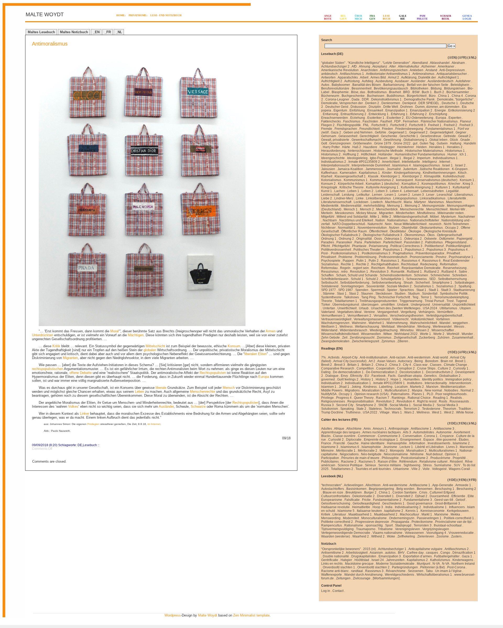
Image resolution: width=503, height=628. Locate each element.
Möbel (434, 216)
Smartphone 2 (366, 405)
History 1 (367, 379)
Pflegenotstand (456, 242)
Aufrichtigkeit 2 (331, 81)
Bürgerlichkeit (417, 96)
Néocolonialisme (396, 454)
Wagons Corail (459, 469)
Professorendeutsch (393, 257)
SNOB (382, 405)
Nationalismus (397, 220)
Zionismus (384, 337)
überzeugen (370, 304)
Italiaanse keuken (369, 511)
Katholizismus (440, 560)
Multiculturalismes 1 (443, 450)
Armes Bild (378, 77)
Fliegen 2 (328, 125)
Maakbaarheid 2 (385, 514)
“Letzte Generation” (396, 63)
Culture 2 (444, 368)
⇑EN (462, 423)
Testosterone (431, 409)
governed (328, 379)
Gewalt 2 (464, 136)
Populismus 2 (414, 249)
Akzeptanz (379, 66)
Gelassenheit (347, 136)
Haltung (455, 143)
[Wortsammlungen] (386, 578)
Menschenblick (387, 209)
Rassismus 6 (431, 260)
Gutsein (442, 143)
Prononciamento (421, 257)
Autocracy (405, 361)
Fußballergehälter (447, 556)
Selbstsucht (329, 282)
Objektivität (409, 227)
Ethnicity (356, 376)
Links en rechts (332, 563)
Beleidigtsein (460, 85)
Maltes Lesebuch (41, 32)
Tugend (461, 301)
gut (415, 143)
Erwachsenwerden (334, 118)
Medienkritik (329, 206)
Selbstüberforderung (354, 282)
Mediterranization (453, 387)
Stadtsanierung (464, 290)
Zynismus (388, 341)
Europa (263, 377)
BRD (406, 92)
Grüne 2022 (402, 143)
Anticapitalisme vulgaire (425, 549)
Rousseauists (459, 401)
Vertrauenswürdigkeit (336, 319)
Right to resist (426, 401)
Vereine (369, 312)
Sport (389, 525)
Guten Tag (427, 143)
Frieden (387, 129)
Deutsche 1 (450, 103)
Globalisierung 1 (415, 140)
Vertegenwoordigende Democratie (345, 533)
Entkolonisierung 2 (461, 110)
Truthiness (353, 412)
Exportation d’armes (417, 556)
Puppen (348, 260)
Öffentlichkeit (378, 231)
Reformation (448, 264)
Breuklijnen (354, 492)
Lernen (377, 195)
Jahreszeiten (395, 560)
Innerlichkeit (391, 162)
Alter (392, 66)
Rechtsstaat (409, 264)
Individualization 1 (358, 383)
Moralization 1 (372, 390)
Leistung (348, 195)
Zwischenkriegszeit (365, 341)
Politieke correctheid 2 (337, 522)
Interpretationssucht (335, 165)
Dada (355, 99)
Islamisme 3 (329, 447)
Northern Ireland (463, 563)
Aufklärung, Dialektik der (418, 77)
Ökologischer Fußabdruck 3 (382, 235)
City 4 (407, 365)
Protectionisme (422, 522)
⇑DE (452, 352)
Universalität (441, 304)
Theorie (326, 301)
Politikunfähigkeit (458, 246)
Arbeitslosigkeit (357, 552)
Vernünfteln (445, 312)
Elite (471, 496)
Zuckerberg (427, 337)
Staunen (367, 293)
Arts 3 (407, 432)
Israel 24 (377, 560)
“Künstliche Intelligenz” (364, 63)
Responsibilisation (360, 401)
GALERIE (403, 17)
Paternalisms (400, 394)
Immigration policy (458, 379)
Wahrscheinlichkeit (423, 323)
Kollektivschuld (453, 176)
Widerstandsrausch (353, 330)
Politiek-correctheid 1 (459, 518)
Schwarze (198, 406)
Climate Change (455, 365)
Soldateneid (329, 286)
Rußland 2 (431, 271)
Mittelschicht (155, 346)
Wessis (459, 326)
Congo (445, 552)
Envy (344, 376)
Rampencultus (331, 525)
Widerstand (329, 330)
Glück (454, 140)
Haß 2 (356, 147)
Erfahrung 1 (399, 114)
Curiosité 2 (336, 439)
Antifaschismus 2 (457, 549)
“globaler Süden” (333, 63)
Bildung (436, 88)
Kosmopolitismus (434, 184)
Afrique (339, 428)
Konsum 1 (467, 180)
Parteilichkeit (392, 242)
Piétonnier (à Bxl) (432, 567)
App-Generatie (442, 485)
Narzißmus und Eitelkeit (356, 220)
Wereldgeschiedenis (399, 574)
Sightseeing (411, 465)
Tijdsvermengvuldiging (337, 529)
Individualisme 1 (435, 507)
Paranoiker (344, 242)
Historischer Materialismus (424, 151)
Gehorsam (328, 136)
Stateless (375, 409)
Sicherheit (422, 282)
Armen (271, 331)
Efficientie (458, 496)
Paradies (327, 242)
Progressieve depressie (372, 522)
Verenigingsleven (407, 529)
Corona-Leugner (337, 99)
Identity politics (432, 379)
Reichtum (378, 268)
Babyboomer (341, 85)
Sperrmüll (378, 290)
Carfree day (415, 552)
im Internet (153, 424)
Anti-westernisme (395, 485)
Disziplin (375, 107)
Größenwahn (362, 143)
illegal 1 (395, 158)
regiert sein (361, 268)
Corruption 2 (406, 368)
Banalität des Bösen (366, 85)
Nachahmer (466, 216)
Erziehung (357, 118)
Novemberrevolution (372, 227)
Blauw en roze (333, 492)
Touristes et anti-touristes (373, 469)
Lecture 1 (406, 447)
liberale (161, 388)
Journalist (394, 169)
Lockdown (361, 202)
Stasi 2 (354, 293)
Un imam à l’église (448, 571)
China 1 (443, 96)
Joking (356, 387)
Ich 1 (463, 154)
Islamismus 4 (401, 165)
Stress (427, 465)
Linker (84, 414)
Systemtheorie (331, 297)
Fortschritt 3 (417, 125)
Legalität (452, 191)
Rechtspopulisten (213, 373)
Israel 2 (460, 165)
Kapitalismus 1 (369, 173)
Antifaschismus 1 (352, 74)
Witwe (387, 334)
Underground (420, 304)
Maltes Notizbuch (74, 32)
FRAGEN (372, 17)
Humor (452, 154)
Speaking (347, 409)
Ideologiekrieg (357, 158)
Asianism (376, 552)
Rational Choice (419, 398)
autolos (390, 552)
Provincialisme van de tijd (453, 522)
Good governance (420, 503)
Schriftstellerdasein (334, 279)
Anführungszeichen (394, 70)
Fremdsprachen (346, 129)
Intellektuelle (411, 162)
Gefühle (380, 132)
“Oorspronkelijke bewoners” (341, 549)
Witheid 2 (378, 536)
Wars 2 (409, 412)
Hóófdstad (361, 560)
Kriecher (454, 184)
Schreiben (459, 275)
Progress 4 (344, 398)
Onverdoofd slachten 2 (373, 567)
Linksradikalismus (432, 198)
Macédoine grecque (359, 563)
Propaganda (400, 522)
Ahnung (364, 66)
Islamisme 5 (345, 511)
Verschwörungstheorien (407, 315)
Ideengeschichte (333, 158)
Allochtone (354, 428)
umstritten (388, 304)
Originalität (364, 238)
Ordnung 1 (328, 238)
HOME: (120, 15)
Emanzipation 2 (421, 110)
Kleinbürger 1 (390, 176)
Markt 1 (427, 514)
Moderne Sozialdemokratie (395, 563)
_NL (119, 32)
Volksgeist (439, 469)
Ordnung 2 (346, 238)
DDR (365, 99)
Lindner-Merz (343, 198)
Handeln (470, 143)
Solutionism (329, 409)
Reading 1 (440, 398)
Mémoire (327, 450)
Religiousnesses (333, 401)
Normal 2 (467, 390)
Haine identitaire (373, 443)
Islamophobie (371, 447)
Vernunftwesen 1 (333, 315)
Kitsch (462, 173)
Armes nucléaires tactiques (381, 432)
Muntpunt (423, 563)
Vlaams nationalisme (387, 533)
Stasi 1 (342, 293)
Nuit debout (434, 454)
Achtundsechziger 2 (335, 66)
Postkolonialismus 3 (376, 253)
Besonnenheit (361, 88)
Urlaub (364, 308)
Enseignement (410, 439)
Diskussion (358, 107)
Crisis (423, 492)
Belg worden (405, 489)
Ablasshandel (440, 63)
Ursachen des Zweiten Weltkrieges (395, 308)
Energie (440, 110)
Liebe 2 (326, 198)
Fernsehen (410, 121)
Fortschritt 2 (398, 125)
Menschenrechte (202, 392)
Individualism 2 (332, 383)
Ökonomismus (414, 235)
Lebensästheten (432, 191)
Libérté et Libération (429, 447)
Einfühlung (357, 110)
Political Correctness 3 (406, 246)
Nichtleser (328, 227)
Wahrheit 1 (376, 323)
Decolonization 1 (412, 372)
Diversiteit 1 (385, 496)
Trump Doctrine (332, 412)
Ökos (431, 235)
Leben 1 (353, 191)
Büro (432, 96)
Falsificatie (352, 500)
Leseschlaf (444, 195)
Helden (421, 147)
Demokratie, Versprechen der (342, 103)
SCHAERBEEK (445, 17)
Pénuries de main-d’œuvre (360, 458)
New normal (433, 390)
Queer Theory (364, 398)
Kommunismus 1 (356, 180)
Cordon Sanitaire (404, 492)
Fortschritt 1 (379, 125)
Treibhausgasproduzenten (378, 301)
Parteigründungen (405, 567)
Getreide (450, 136)
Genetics (430, 376)
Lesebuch (90, 445)
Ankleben (416, 70)
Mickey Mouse (366, 213)
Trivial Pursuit (434, 301)
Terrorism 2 (412, 409)
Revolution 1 (359, 271)
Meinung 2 (412, 206)
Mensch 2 (367, 209)
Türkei (325, 304)
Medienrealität (351, 206)
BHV (401, 552)
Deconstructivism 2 (439, 372)
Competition (365, 368)
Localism (401, 387)
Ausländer (166, 406)
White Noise (464, 412)
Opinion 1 (452, 454)
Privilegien (93, 424)
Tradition (464, 409)
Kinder (387, 173)
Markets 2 (417, 387)
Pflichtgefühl (341, 246)
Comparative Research (337, 368)
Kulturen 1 (443, 187)
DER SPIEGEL (428, 103)
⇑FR (471, 480)
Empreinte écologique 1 (381, 439)
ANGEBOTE (328, 17)
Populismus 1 (392, 249)
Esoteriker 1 (375, 118)
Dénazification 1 (463, 552)
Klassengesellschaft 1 (350, 176)
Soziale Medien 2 (399, 286)
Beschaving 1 (444, 489)
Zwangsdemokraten (335, 341)
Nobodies (451, 390)
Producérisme (440, 458)
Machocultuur (409, 514)
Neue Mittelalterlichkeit (410, 224)
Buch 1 (427, 92)
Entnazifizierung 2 (353, 114)
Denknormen (390, 103)
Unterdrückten (42, 335)
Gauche (353, 443)
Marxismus (436, 202)
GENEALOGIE (467, 17)
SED (432, 279)
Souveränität (375, 286)
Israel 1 (447, 165)
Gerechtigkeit (369, 136)
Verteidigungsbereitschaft (444, 315)
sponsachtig (374, 525)
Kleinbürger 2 (412, 176)
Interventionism (460, 383)
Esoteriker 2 (395, 118)
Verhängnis (426, 312)
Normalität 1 (346, 227)
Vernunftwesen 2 (359, 315)
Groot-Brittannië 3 (447, 503)
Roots (443, 401)
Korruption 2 (410, 184)
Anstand (431, 70)
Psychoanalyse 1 (461, 257)
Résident (456, 461)
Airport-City (350, 357)
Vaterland (328, 312)
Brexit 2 (326, 365)
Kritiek (325, 514)
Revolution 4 (406, 401)
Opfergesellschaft (449, 235)
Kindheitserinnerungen (439, 173)
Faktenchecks (331, 121)
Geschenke (389, 136)
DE (80, 445)
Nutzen (394, 227)
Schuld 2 (372, 279)
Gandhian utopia (410, 376)
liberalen (250, 354)
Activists (334, 357)
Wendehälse (406, 326)
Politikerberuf (434, 246)
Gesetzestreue (430, 136)
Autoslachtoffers (332, 489)
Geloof (460, 500)
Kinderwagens (462, 560)
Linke (360, 198)
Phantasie (359, 246)
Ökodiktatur (398, 231)
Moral (114, 331)
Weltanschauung (367, 326)
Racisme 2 (348, 461)
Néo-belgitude (371, 454)
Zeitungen (343, 578)
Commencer (366, 436)
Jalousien (328, 169)
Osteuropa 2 (413, 238)
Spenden (361, 290)
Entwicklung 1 (379, 114)
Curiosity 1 (460, 368)
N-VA (436, 563)
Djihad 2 (421, 496)
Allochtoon (373, 485)
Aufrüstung (352, 81)
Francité (339, 443)
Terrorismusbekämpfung (451, 297)
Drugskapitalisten (363, 556)
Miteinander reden (451, 213)
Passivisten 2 (413, 242)
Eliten (262, 354)
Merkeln (327, 213)
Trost (449, 301)
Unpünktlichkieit (463, 304)
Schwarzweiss (416, 279)
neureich (435, 224)
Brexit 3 (339, 365)
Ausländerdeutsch (440, 81)
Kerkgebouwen (458, 511)
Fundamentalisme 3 (418, 500)
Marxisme (467, 447)
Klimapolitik (432, 176)
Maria (408, 202)
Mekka (455, 514)
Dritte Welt (390, 107)
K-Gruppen (460, 169)
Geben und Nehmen (358, 132)
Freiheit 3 (466, 125)
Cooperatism (385, 368)
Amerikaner (446, 66)
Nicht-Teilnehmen (456, 224)
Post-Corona (456, 567)
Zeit (344, 337)
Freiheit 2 (450, 125)
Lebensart (411, 191)
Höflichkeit (368, 154)
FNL (366, 125)
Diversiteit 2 (404, 496)
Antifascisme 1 (421, 428)
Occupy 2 (451, 227)
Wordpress (173, 615)
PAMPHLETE (422, 17)
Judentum (410, 169)
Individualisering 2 (408, 507)
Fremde (326, 129)
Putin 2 (374, 260)
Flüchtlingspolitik (349, 125)
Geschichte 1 (409, 136)
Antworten (328, 77)
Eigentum (340, 110)
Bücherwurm (330, 96)
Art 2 (372, 361)
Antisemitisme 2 (332, 552)
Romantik (397, 271)
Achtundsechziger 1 (392, 549)
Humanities (411, 379)
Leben (139, 392)
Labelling (385, 387)
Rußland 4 (448, 271)
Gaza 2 (336, 132)
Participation (330, 458)
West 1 (437, 412)
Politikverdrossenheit (336, 249)
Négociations (349, 454)
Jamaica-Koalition (350, 169)
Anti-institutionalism (373, 357)
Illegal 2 (409, 158)
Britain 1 (353, 365)
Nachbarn (330, 220)
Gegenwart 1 (398, 132)
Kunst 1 (326, 191)
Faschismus (351, 121)
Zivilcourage (361, 578)
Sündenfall (430, 293)
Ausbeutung (384, 81)
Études (464, 439)
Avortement (462, 432)
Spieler (392, 290)
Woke (391, 536)
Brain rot (447, 361)
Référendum (408, 461)
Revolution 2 (385, 401)
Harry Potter (331, 147)
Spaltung (464, 286)
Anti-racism (398, 357)
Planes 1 (418, 394)
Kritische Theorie (352, 187)
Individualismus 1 (445, 158)
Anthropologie (399, 428)
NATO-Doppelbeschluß (348, 224)
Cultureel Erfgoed (442, 492)
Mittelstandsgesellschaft (410, 216)
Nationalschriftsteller (424, 220)
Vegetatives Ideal (349, 312)
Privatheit (453, 253)
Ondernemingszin (401, 518)
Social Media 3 (447, 405)
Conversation (412, 436)
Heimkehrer (405, 147)
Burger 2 (370, 492)
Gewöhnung (392, 140)
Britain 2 (367, 365)
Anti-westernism (419, 357)
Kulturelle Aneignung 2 (417, 187)
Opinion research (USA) (371, 394)
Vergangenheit (387, 312)
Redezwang (429, 264)
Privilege (327, 398)
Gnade (465, 140)
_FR (108, 32)
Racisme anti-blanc (335, 571)
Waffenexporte (331, 574)
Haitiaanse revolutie (335, 507)
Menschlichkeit (436, 209)
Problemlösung (365, 257)
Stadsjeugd (403, 525)
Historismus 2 (331, 154)
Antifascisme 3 (444, 428)
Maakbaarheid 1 (360, 514)
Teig (415, 297)
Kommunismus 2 (382, 180)
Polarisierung (378, 246)
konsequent (404, 180)
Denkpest (409, 103)
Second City (344, 405)
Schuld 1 (357, 279)
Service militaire (389, 465)
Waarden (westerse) (335, 536)
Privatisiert (328, 257)
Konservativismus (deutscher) (436, 180)
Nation (380, 220)
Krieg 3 (468, 184)
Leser (430, 195)
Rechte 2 (362, 264)
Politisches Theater (367, 249)
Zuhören (444, 337)
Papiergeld (464, 238)
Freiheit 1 (434, 125)
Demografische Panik (419, 99)
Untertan (329, 308)
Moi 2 (383, 450)
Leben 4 (396, 191)
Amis (367, 428)
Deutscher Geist (336, 107)
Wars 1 (397, 412)
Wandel (444, 323)
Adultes (326, 428)
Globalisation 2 (450, 376)
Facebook (378, 376)
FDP (397, 121)
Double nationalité (336, 556)
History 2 (382, 379)
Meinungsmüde (433, 206)
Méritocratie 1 (346, 450)
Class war (420, 365)
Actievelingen (353, 485)
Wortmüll (453, 334)
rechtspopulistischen (47, 369)
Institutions (414, 383)
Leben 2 (367, 191)
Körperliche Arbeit (350, 184)
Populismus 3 (436, 249)
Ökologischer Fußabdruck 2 (340, 235)
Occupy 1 (345, 394)
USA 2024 (430, 308)
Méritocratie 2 (367, 450)
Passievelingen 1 (429, 518)
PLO (430, 394)
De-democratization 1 (348, 372)
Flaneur (465, 121)
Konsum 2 (328, 184)
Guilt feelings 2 (347, 379)
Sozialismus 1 (424, 286)
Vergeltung (408, 312)
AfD (354, 66)
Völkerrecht (400, 319)
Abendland (420, 63)
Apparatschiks (348, 77)
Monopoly (397, 450)
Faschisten (370, 121)
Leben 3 (381, 191)
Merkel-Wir (457, 209)
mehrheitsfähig (374, 206)
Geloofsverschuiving (335, 503)
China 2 (381, 365)
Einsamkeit (375, 110)
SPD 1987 (345, 290)
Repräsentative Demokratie (421, 268)
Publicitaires (330, 461)
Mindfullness (426, 213)
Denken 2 (372, 103)
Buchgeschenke (353, 96)
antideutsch (329, 74)
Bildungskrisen (454, 88)
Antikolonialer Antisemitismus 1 (388, 74)
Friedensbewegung (409, 129)
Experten (455, 118)
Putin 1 (361, 260)
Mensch (229, 388)
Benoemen (425, 489)
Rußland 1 (414, 271)
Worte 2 (438, 334)
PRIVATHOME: (138, 15)
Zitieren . (403, 341)
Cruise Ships (426, 368)
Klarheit (326, 176)
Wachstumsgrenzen (335, 323)
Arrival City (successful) (350, 361)
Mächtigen (136, 335)
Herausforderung (333, 151)
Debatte (86, 373)
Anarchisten (369, 70)
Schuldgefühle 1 (392, 279)
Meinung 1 (394, 206)
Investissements (439, 443)
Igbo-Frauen (378, 158)
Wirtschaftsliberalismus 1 (434, 574)
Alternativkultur (408, 66)
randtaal (357, 571)
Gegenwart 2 (418, 132)
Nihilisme (417, 454)
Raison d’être (387, 461)
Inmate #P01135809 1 (389, 383)
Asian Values (386, 361)
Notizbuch (328, 544)
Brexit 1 (460, 361)
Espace (428, 439)
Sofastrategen (464, 282)
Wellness (346, 326)
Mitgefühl (327, 216)
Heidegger (387, 147)
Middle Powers (331, 390)
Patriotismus (434, 242)
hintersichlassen (359, 151)
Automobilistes (423, 432)
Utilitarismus (448, 308)
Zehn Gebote (330, 337)
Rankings (398, 398)
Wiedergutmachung (384, 330)
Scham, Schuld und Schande (357, 275)
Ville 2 (415, 469)
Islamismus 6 (350, 447)
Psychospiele (330, 260)
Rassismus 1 (390, 260)
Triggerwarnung (411, 301)
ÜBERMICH (358, 17)
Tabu (429, 571)
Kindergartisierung (407, 173)
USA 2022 (370, 412)
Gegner (461, 132)
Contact (337, 591)
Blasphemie (340, 92)
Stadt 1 (434, 290)
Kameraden (348, 173)
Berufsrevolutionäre (335, 88)
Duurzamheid (439, 496)
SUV (457, 465)
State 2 (361, 409)
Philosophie (390, 458)
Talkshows (351, 297)
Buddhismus (395, 96)
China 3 (395, 365)
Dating (326, 372)
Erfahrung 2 (418, 114)
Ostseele (430, 238)
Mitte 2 (386, 216)
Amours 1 (379, 428)
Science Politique (350, 465)
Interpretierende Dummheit (371, 165)
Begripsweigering (381, 489)
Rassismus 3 (374, 571)
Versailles (380, 315)
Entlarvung (330, 114)
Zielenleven (425, 536)
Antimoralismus (50, 44)
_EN (96, 32)
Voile (426, 469)
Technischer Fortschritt (394, 297)
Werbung (423, 326)
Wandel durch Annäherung (363, 574)
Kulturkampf (461, 187)
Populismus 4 (458, 249)
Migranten (70, 358)
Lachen (339, 191)
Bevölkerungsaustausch (391, 88)
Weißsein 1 (329, 326)
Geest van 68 (443, 500)
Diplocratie (354, 439)
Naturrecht (375, 224)
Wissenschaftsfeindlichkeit (340, 334)
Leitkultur (363, 195)
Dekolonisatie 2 (363, 496)
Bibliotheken (419, 88)
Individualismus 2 (333, 162)
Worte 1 (425, 334)
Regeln (345, 268)
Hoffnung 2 (351, 154)
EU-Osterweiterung (419, 118)
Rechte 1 (347, 264)
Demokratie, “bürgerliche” (455, 99)
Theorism (449, 409)
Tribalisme (385, 529)
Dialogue (331, 376)
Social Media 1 (400, 405)
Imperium (423, 158)
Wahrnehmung (397, 323)
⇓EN (452, 57)
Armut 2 (393, 77)
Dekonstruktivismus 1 (386, 99)
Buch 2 (439, 92)
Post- (325, 253)
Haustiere (370, 147)
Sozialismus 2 (446, 286)
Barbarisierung (393, 85)
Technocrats (392, 409)
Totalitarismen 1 (346, 301)
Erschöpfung (438, 114)
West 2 (449, 412)
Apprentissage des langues (340, 432)
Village (385, 412)
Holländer (385, 154)
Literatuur (339, 514)
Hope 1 (396, 379)
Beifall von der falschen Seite (427, 85)
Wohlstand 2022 (406, 334)
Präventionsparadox (429, 253)
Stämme (329, 293)
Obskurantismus (431, 227)
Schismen (421, 275)
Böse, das (358, 92)
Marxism (432, 387)
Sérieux (370, 465)
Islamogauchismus (426, 165)
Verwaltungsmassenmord (372, 319)
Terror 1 (426, 297)
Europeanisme (331, 500)
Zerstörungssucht (362, 337)
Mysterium (448, 216)
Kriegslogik (329, 187)
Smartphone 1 (442, 282)
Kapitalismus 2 (417, 560)
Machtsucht (393, 202)
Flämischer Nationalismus (439, 121)
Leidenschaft (330, 195)
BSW (415, 92)
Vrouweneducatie (461, 533)
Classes (435, 365)
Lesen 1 (390, 195)
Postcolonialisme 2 (414, 458)
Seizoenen (415, 571)
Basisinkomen (356, 489)
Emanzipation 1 (396, 110)
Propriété (459, 458)
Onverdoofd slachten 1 (339, 567)
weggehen (460, 323)
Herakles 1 (437, 147)
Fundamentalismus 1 (440, 129)
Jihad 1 (344, 387)
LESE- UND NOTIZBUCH (166, 15)
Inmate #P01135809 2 (364, 162)
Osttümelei (446, 238)
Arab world (440, 357)
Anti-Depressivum (452, 70)
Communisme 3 (389, 436)
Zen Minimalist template (251, 615)
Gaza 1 (467, 556)
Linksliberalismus (378, 198)
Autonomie (444, 432)
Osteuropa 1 (393, 238)
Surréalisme (442, 465)
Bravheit (395, 92)
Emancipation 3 (390, 556)
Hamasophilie (397, 443)
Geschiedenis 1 (393, 503)
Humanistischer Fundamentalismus (420, 154)
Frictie (366, 500)
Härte (346, 147)
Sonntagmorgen (352, 286)
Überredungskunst (345, 304)
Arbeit (364, 77)
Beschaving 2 (466, 489)
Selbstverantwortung (386, 282)
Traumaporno (365, 529)
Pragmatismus (403, 253)
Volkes (73, 406)
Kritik (56, 346)
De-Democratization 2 (381, 372)
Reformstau (329, 268)
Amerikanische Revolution (340, 70)
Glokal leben (438, 140)
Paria (358, 242)
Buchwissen (375, 96)
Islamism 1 (328, 387)
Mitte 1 (374, 216)
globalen (150, 350)
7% (323, 357)
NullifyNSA (328, 394)
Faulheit (386, 121)
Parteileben (372, 242)
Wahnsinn (359, 323)
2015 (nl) (369, 549)
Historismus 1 (455, 151)
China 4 (457, 96)
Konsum (234, 346)
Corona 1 (431, 436)
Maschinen (454, 202)
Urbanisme (401, 469)
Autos (325, 85)
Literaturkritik (457, 198)
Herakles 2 (454, 147)
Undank (402, 304)
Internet (444, 162)
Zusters (456, 536)
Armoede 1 (463, 485)
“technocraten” (331, 485)
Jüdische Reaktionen (434, 169)
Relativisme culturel (433, 461)
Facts (392, 376)
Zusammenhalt (462, 337)
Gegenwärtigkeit (441, 132)
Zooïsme (442, 536)
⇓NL (471, 57)
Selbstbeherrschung (452, 279)
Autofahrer (463, 81)
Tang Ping (368, 297)
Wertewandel (442, 326)
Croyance (447, 436)
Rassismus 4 (411, 260)
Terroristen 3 (422, 525)
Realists (456, 398)
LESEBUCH (386, 17)
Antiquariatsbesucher (451, 74)
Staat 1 (421, 290)
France (326, 443)
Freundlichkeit (369, 129)
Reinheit (393, 268)
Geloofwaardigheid (366, 503)
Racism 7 (382, 398)
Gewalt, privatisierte (335, 140)
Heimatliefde (361, 507)
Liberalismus (464, 195)
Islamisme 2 (461, 443)
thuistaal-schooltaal (448, 525)
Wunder (467, 334)
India (388, 507)
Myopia (417, 390)
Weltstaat (388, 326)
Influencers (457, 507)
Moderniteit (351, 518)
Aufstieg (367, 81)
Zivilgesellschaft (405, 337)
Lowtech (377, 202)
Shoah (408, 282)
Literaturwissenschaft (336, 202)
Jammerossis (374, 169)
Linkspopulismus (405, 198)
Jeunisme (390, 447)
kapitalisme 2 (393, 511)
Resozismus (330, 271)
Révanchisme (396, 571)
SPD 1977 (328, 290)
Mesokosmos (344, 213)
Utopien (465, 308)
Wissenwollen (371, 334)
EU (367, 376)
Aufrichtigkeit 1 (448, 77)
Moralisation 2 (416, 450)
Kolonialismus (331, 180)
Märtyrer (420, 202)
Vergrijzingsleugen (435, 529)
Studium (414, 293)
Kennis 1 (412, 511)
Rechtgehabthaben (385, 264)
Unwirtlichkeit (347, 308)
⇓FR (462, 57)
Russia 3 (327, 405)
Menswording (331, 518)
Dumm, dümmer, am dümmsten (437, 107)
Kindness (370, 387)
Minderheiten (405, 213)
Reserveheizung (455, 268)
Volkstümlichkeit (422, 319)
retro (344, 271)
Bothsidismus (377, 92)
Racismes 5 (367, 461)
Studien (400, 293)
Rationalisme (353, 525)
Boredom (431, 361)
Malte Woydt (207, 615)
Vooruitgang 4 (436, 533)
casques (432, 552)
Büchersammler (457, 92)
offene (74, 373)
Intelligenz (429, 162)
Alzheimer (428, 66)
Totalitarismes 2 (342, 469)
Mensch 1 (351, 209)
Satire (463, 271)
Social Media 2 (423, 405)
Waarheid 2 (360, 536)
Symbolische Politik (454, 293)
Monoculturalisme (374, 518)
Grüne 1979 (382, 143)
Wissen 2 (422, 330)
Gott (324, 143)
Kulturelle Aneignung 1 (382, 187)
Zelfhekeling (406, 536)
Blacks (326, 436)
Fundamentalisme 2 (387, 500)
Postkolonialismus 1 (345, 253)
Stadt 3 (446, 290)
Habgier (346, 560)
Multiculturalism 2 (397, 390)
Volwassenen (414, 533)
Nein (388, 224)
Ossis (378, 238)
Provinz (441, 257)
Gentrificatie (329, 560)
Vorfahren (443, 319)
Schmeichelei (440, 275)
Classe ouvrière (344, 436)
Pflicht (325, 246)
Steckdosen (383, 293)
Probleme (345, 257)
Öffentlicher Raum (354, 231)
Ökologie (414, 231)
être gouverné (446, 439)
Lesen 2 (404, 195)
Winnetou (407, 330)
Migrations (352, 390)
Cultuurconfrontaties (335, 496)
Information (417, 443)
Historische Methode (388, 151)
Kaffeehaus (329, 173)
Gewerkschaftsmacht (366, 140)
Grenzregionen (340, 143)
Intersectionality (436, 383)
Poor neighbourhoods (451, 394)
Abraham (458, 63)
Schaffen (327, 275)
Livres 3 (451, 447)
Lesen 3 (418, 195)
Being (418, 361)
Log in (325, 591)
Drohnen (406, 107)
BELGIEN (343, 17)
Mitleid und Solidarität (352, 216)
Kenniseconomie (432, 511)
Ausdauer (402, 81)
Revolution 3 (379, 271)
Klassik (373, 176)
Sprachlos (407, 290)
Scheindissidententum (396, 275)
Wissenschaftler (442, 330)
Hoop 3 (378, 507)
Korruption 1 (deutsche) (382, 184)
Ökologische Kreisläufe (440, 231)
